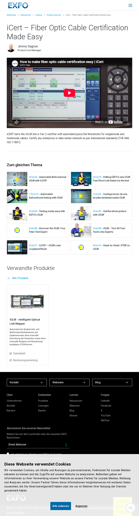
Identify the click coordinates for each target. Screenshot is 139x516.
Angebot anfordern (67, 446)
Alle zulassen (60, 506)
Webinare (75, 405)
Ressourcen (76, 400)
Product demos (54, 15)
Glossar (73, 415)
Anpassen (81, 506)
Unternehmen (14, 400)
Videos (38, 15)
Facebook (106, 405)
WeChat (105, 420)
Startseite (11, 15)
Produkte (43, 400)
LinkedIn (105, 400)
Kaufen (42, 410)
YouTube (106, 415)
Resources (26, 15)
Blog (72, 410)
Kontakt (11, 405)
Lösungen (43, 405)
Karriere (11, 410)
